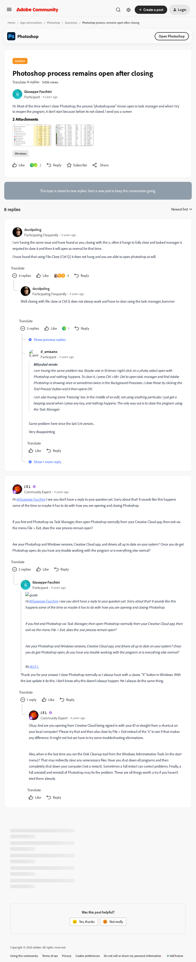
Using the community (24, 956)
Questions (71, 22)
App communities (31, 22)
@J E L (34, 666)
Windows (21, 153)
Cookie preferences (88, 956)
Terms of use (50, 956)
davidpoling (32, 229)
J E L (27, 486)
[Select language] (129, 10)
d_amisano (49, 351)
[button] (9, 11)
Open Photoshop (172, 36)
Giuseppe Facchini (38, 91)
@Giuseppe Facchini (30, 499)
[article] (98, 253)
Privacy (66, 956)
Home (11, 22)
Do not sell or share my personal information (132, 956)
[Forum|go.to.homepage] (37, 10)
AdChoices (176, 956)
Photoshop (53, 22)
